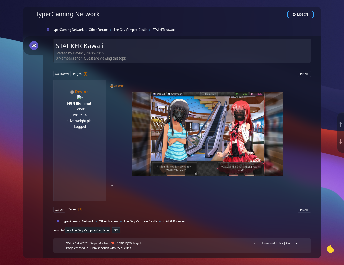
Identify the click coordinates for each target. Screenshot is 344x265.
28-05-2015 (117, 85)
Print (304, 74)
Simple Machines (100, 243)
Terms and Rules (272, 243)
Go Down (62, 74)
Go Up (59, 209)
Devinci (82, 91)
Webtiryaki (135, 243)
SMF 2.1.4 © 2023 (77, 243)
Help (255, 243)
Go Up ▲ (292, 243)
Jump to (58, 230)
